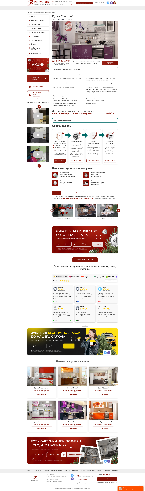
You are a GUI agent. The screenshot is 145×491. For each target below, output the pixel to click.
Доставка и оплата (66, 8)
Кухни (36, 12)
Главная (33, 8)
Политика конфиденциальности (63, 488)
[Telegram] (108, 3)
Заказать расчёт (110, 63)
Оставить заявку (60, 160)
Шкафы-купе (35, 24)
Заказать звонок (84, 3)
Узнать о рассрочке (93, 160)
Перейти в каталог (110, 160)
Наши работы (36, 53)
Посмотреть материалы (85, 259)
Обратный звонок (107, 479)
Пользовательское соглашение (81, 488)
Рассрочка (88, 8)
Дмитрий (82, 287)
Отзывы (106, 8)
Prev (39, 107)
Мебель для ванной (35, 48)
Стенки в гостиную (38, 32)
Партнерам (100, 470)
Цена (56, 192)
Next (39, 166)
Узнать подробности (110, 113)
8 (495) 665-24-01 (99, 1)
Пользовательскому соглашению (79, 249)
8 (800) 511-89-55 (99, 3)
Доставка (67, 192)
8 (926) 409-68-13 (99, 5)
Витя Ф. (104, 306)
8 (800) (103, 475)
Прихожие (35, 36)
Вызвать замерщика (76, 160)
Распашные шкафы (38, 20)
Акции (98, 8)
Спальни (34, 44)
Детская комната (37, 40)
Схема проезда (82, 479)
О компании (43, 8)
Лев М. (104, 287)
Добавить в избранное (83, 483)
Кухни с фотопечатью (47, 12)
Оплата (78, 192)
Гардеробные (36, 28)
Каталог (54, 8)
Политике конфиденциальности (65, 249)
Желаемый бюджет (82, 244)
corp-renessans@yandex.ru (107, 482)
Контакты (115, 8)
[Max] (111, 3)
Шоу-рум (78, 8)
